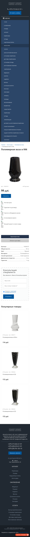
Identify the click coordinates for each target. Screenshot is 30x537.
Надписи (6, 79)
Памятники (7, 36)
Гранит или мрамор (9, 126)
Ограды (6, 39)
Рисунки (6, 89)
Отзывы (6, 28)
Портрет (6, 76)
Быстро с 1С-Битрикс (21, 534)
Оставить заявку (15, 13)
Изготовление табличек (10, 65)
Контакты (6, 139)
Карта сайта (22, 529)
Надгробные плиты (9, 42)
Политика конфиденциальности (11, 529)
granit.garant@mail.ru (16, 458)
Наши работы (7, 109)
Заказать (6, 196)
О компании (7, 25)
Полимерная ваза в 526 (9, 374)
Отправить (8, 296)
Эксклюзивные (8, 102)
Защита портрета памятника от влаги (14, 133)
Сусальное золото (9, 85)
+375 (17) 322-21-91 (15, 9)
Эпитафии (6, 92)
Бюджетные (7, 105)
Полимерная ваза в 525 (9, 411)
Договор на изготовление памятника (14, 123)
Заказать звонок (15, 453)
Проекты (6, 95)
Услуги (6, 49)
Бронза (6, 82)
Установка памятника (10, 56)
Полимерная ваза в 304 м (10, 337)
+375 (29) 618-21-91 (15, 446)
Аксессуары (7, 45)
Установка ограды (9, 62)
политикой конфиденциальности (10, 291)
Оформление (7, 69)
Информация (7, 119)
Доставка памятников (10, 59)
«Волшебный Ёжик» (24, 532)
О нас (5, 22)
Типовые (6, 99)
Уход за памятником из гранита (12, 129)
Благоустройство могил (10, 52)
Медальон (6, 72)
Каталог (6, 32)
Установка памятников (15, 512)
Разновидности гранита (10, 136)
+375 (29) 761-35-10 (15, 448)
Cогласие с (10, 292)
